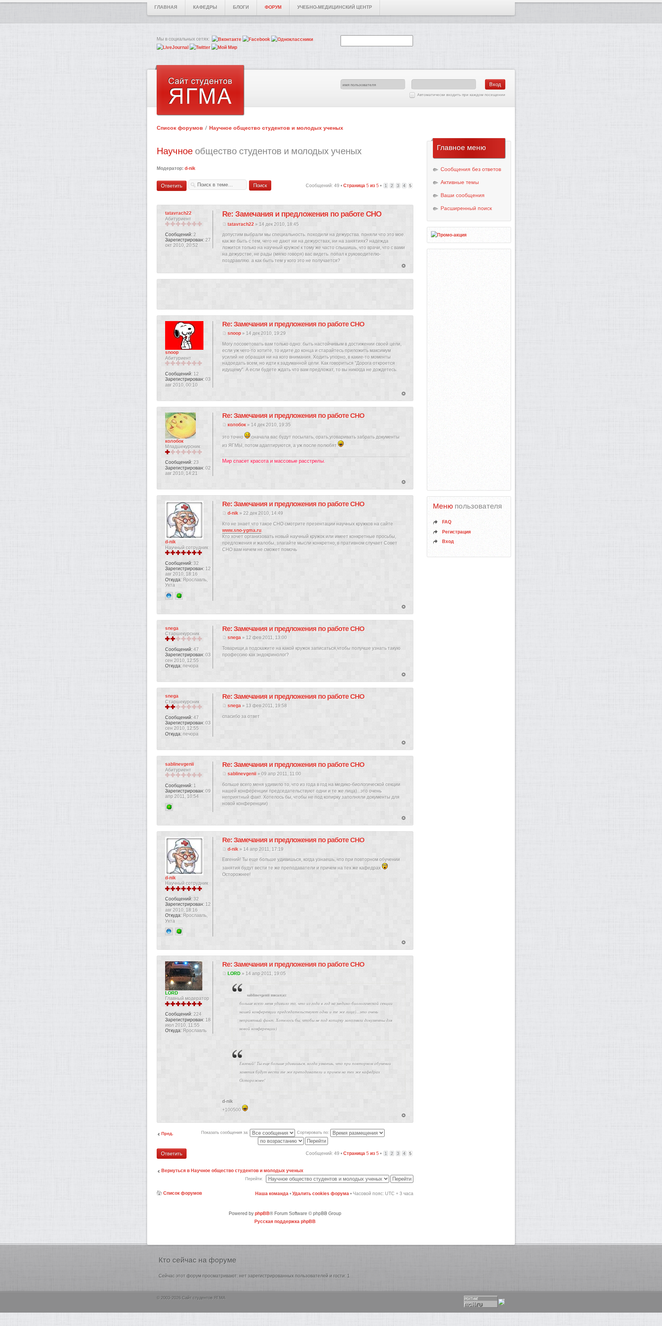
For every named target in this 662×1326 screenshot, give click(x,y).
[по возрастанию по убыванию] (293, 1140)
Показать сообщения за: (225, 1132)
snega (234, 637)
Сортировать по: (313, 1132)
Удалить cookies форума (320, 1193)
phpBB (262, 1213)
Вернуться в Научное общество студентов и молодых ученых (232, 1170)
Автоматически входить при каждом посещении (461, 95)
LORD (234, 973)
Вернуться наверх (403, 266)
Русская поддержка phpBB (285, 1221)
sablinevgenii (242, 773)
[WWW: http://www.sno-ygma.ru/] (169, 596)
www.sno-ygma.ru (241, 530)
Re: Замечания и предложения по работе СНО (302, 214)
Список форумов (180, 128)
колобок (237, 424)
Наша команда (271, 1193)
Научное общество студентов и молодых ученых (276, 128)
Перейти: (254, 1178)
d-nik (190, 168)
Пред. (167, 1133)
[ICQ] (179, 596)
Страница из (361, 185)
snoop (234, 333)
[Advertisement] (285, 294)
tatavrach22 (241, 224)
